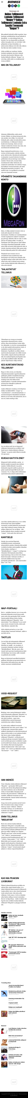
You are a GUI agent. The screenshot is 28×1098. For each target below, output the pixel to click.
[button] (2, 1)
